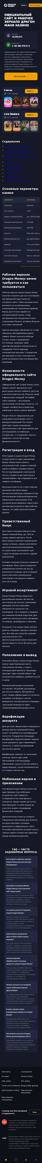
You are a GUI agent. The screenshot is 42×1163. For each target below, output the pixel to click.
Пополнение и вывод (12, 173)
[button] (21, 862)
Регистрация (35, 5)
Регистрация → (21, 76)
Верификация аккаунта (13, 177)
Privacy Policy (27, 1076)
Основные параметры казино (16, 147)
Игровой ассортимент (13, 169)
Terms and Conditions (11, 1086)
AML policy (6, 1081)
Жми (35, 1112)
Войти (23, 5)
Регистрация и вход (12, 162)
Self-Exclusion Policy (10, 1090)
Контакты (6, 1072)
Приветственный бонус (13, 166)
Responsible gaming (29, 1086)
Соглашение (26, 1072)
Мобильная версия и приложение (17, 180)
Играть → (31, 91)
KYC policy (25, 1081)
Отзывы (5, 1076)
